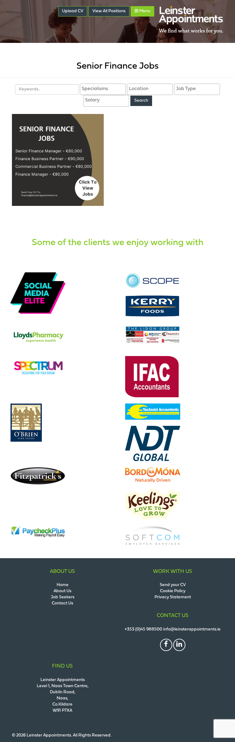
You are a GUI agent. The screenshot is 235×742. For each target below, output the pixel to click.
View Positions (108, 11)
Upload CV (72, 11)
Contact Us (62, 603)
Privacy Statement (173, 597)
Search (141, 100)
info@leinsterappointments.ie (192, 629)
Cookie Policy (172, 591)
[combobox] (103, 89)
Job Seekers (62, 597)
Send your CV (173, 585)
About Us (62, 591)
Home (63, 585)
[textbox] (104, 89)
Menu (144, 11)
